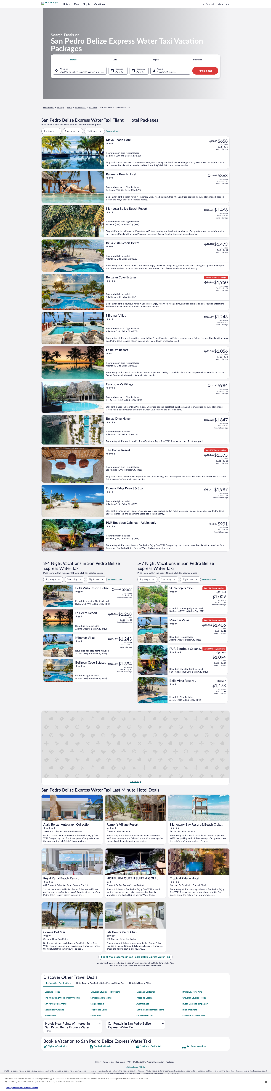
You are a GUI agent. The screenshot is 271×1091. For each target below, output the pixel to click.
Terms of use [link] (108, 1062)
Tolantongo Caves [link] (98, 1010)
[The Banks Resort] (167, 465)
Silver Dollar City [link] (144, 1016)
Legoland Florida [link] (52, 992)
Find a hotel (205, 71)
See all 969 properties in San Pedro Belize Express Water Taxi (135, 957)
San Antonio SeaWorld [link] (55, 1004)
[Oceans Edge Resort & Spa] (167, 501)
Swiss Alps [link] (95, 1016)
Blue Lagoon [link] (50, 1016)
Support (210, 4)
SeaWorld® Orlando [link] (54, 1010)
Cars (76, 4)
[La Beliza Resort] (167, 362)
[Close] (266, 1082)
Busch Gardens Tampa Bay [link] (195, 1004)
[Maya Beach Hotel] (167, 152)
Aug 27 (119, 72)
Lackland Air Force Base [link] (193, 1016)
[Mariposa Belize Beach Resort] (167, 221)
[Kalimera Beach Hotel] (167, 187)
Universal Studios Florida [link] (194, 998)
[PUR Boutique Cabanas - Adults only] (167, 535)
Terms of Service (30, 1088)
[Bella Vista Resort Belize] (167, 255)
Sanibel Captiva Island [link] (101, 998)
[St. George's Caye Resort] (197, 600)
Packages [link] (60, 107)
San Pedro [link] (93, 107)
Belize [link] (69, 107)
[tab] (73, 59)
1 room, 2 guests (166, 72)
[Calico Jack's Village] (167, 397)
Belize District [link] (80, 107)
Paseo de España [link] (144, 998)
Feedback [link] (170, 1062)
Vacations (99, 4)
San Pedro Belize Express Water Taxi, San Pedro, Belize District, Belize (83, 72)
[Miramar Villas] (167, 328)
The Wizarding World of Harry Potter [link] (62, 998)
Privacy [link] (98, 1062)
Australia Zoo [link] (142, 1004)
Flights (86, 4)
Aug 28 (140, 72)
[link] (66, 1047)
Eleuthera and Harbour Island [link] (150, 1010)
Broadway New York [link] (192, 992)
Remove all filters (113, 131)
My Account (224, 4)
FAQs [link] (129, 1062)
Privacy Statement (14, 1088)
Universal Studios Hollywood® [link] (105, 992)
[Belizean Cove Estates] (167, 292)
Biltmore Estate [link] (189, 1010)
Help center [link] (120, 1062)
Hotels (66, 4)
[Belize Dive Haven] (167, 430)
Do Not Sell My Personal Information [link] (148, 1062)
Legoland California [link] (145, 992)
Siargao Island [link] (97, 1004)
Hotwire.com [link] (48, 107)
